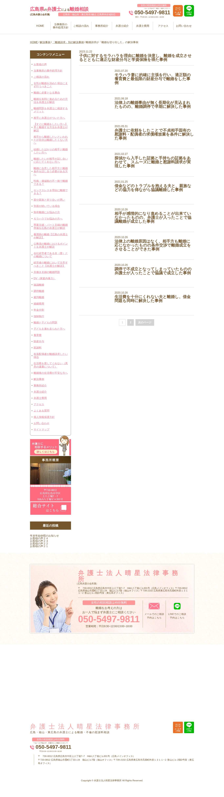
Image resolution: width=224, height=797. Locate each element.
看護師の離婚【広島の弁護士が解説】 (51, 236)
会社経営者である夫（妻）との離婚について (51, 255)
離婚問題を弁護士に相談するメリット (51, 110)
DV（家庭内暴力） (45, 278)
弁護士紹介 (122, 25)
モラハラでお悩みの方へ (48, 218)
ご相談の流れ (81, 25)
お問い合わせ (184, 25)
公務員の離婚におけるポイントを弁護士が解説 (51, 245)
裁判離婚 (39, 297)
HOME (40, 25)
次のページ (144, 322)
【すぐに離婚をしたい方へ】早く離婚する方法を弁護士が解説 (51, 127)
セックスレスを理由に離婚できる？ (51, 192)
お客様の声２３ (39, 541)
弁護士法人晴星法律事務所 (86, 726)
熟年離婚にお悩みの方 (47, 212)
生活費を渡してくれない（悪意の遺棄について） (51, 365)
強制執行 (39, 316)
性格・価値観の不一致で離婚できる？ (51, 182)
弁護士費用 (142, 25)
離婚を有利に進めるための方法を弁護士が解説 (51, 101)
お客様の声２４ (39, 538)
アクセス (163, 25)
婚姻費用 (39, 303)
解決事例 (45, 42)
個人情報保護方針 (44, 417)
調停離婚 (39, 291)
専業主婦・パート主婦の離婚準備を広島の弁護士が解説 (51, 226)
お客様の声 (40, 64)
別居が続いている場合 (47, 206)
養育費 (37, 335)
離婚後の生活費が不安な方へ (51, 373)
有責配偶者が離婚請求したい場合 (51, 356)
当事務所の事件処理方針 (61, 26)
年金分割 (39, 309)
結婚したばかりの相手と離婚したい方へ (51, 151)
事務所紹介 (101, 25)
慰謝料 (37, 347)
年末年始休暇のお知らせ (44, 535)
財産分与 (39, 341)
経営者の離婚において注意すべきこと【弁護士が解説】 (51, 264)
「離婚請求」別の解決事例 (68, 42)
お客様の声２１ (39, 546)
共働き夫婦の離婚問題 (47, 272)
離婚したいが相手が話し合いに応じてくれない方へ (51, 160)
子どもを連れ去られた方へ (49, 328)
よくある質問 (41, 410)
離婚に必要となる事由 (47, 92)
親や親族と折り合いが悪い (49, 199)
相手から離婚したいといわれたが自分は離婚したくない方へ (51, 139)
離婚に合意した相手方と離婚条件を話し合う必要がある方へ (51, 171)
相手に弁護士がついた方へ (49, 118)
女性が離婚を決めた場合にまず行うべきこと (51, 85)
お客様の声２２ (39, 543)
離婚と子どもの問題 (45, 322)
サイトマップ (41, 429)
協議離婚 (39, 284)
